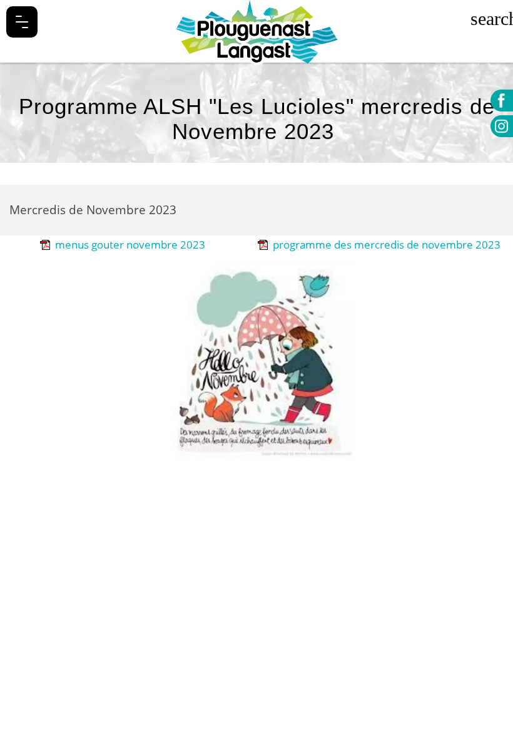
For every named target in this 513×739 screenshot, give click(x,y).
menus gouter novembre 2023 (130, 244)
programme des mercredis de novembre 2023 (386, 244)
